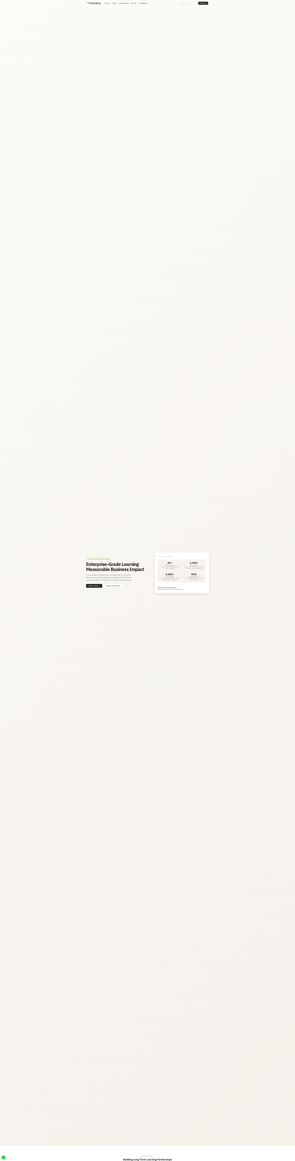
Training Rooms (143, 3)
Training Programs (124, 3)
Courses (114, 3)
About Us (106, 3)
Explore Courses (93, 585)
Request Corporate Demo (113, 585)
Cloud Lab (133, 3)
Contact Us (203, 3)
